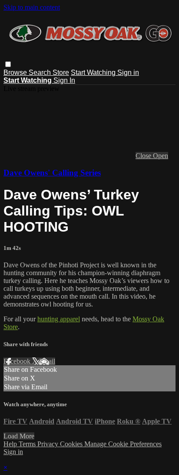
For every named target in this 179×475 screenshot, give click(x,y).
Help (11, 444)
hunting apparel (58, 319)
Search (41, 72)
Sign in (128, 72)
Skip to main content (31, 7)
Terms (28, 444)
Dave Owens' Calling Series (52, 172)
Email (47, 361)
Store (61, 72)
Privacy (48, 444)
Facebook (17, 361)
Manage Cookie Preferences (123, 444)
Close (144, 155)
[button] (8, 64)
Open (160, 155)
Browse (16, 72)
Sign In (64, 80)
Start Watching (94, 72)
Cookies (72, 444)
